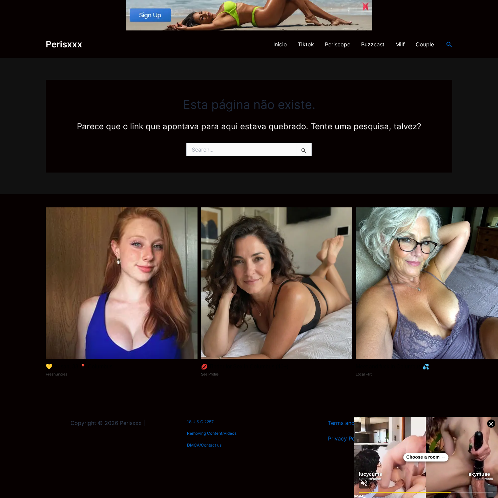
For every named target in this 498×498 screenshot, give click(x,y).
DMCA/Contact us (204, 445)
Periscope (337, 44)
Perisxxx (64, 44)
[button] (449, 44)
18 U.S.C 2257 (200, 421)
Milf (400, 44)
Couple (425, 44)
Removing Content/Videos (211, 433)
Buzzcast (373, 44)
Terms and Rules (349, 423)
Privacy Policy (346, 438)
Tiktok (306, 44)
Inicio (280, 44)
